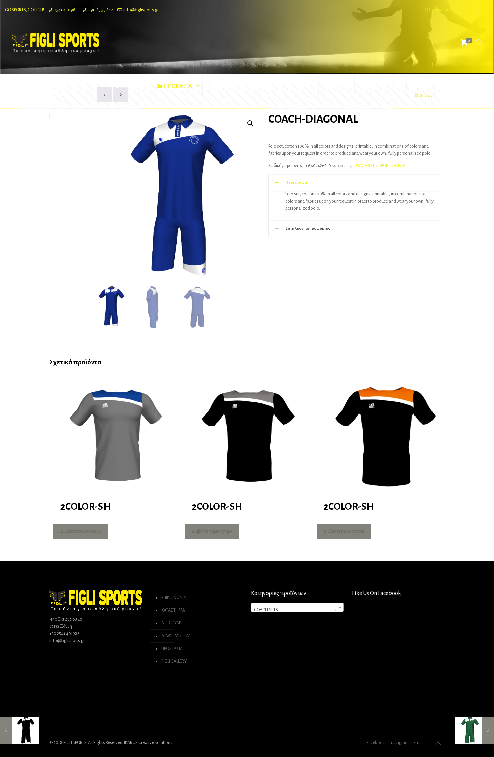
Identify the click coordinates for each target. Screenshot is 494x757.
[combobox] (297, 607)
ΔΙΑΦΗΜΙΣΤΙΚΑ (176, 636)
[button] (250, 123)
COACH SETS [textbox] (295, 610)
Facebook (375, 742)
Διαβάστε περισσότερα (80, 531)
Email (419, 742)
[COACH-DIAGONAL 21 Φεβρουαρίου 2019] (19, 730)
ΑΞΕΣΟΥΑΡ (171, 623)
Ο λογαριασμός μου (442, 10)
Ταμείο (470, 10)
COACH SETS (365, 165)
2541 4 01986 (66, 10)
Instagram (399, 742)
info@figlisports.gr (141, 10)
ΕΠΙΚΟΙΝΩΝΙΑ (174, 597)
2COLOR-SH (85, 506)
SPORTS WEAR (392, 165)
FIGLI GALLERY (174, 661)
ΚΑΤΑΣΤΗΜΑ (173, 610)
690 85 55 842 (100, 10)
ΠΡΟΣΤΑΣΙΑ (172, 648)
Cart (485, 10)
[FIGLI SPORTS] (56, 42)
